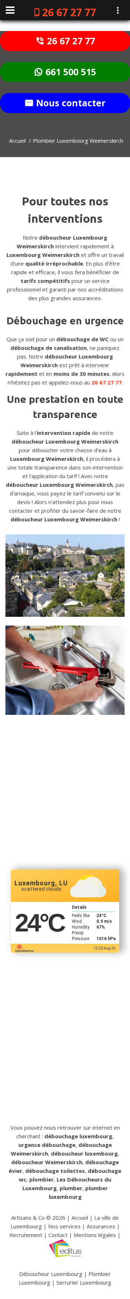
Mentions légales (95, 1234)
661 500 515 (69, 72)
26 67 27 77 (69, 12)
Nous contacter (69, 103)
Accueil (17, 140)
